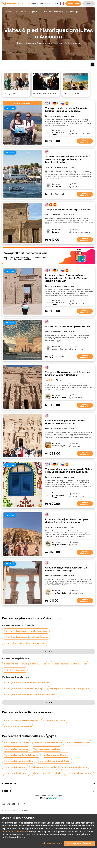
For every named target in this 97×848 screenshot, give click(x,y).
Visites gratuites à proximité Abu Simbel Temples (27, 682)
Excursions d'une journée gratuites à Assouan (25, 664)
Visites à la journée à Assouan (18, 726)
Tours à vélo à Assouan (15, 670)
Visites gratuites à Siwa (15, 767)
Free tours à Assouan (53, 11)
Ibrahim (55, 232)
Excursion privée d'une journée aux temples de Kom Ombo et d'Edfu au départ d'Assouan (66, 278)
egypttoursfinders (59, 397)
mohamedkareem (59, 349)
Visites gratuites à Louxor (16, 749)
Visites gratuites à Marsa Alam (18, 761)
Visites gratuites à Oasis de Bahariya (21, 755)
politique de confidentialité (15, 831)
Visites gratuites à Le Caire (16, 743)
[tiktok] (23, 804)
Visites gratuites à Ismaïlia (43, 767)
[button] (16, 84)
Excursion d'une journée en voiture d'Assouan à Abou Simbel (65, 422)
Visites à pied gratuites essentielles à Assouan (25, 631)
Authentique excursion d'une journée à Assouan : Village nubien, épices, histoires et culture (67, 159)
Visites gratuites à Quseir (16, 773)
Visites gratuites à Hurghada (46, 749)
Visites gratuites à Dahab (56, 755)
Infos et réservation (85, 141)
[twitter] (18, 804)
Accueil (9, 11)
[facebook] (8, 804)
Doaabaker (57, 186)
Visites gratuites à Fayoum (74, 767)
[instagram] (3, 804)
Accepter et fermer (79, 843)
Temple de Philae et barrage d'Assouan (68, 209)
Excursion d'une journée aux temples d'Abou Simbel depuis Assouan (66, 521)
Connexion (88, 3)
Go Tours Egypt (58, 446)
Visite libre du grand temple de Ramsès (68, 326)
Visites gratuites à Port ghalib (47, 773)
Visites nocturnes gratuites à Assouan (69, 664)
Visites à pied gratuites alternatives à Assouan (26, 637)
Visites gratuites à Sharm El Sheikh (54, 761)
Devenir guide (73, 3)
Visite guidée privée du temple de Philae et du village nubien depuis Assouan (68, 470)
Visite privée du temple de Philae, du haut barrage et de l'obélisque (66, 109)
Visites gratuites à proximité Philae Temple (24, 688)
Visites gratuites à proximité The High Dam (69, 688)
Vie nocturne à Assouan (54, 720)
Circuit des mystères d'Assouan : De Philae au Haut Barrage (66, 569)
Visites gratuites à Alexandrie (48, 743)
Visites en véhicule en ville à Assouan (21, 720)
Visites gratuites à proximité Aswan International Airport (30, 694)
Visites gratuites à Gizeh (78, 743)
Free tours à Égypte (28, 11)
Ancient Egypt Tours (58, 133)
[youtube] (13, 804)
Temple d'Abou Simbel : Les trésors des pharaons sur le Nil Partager (67, 374)
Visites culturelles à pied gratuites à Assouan (25, 643)
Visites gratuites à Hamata (79, 773)
